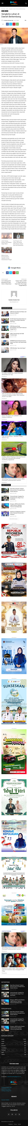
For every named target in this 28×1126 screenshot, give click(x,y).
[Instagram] (12, 1114)
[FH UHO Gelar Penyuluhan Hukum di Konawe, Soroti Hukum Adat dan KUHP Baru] (5, 321)
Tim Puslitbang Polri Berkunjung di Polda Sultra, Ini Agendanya (6, 282)
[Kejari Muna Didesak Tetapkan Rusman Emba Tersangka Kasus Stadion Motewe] (5, 490)
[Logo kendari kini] (14, 3)
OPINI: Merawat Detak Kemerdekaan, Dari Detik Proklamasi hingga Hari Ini (18, 328)
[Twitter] (10, 24)
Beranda (3, 9)
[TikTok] (15, 1114)
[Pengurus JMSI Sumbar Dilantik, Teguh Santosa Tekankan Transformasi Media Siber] (5, 506)
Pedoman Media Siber (6, 1087)
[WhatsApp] (17, 24)
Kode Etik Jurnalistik (5, 1089)
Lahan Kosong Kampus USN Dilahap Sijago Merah (6, 242)
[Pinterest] (14, 24)
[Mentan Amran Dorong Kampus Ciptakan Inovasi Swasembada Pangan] (6, 250)
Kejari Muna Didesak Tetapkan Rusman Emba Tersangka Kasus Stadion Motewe (17, 490)
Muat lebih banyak (13, 518)
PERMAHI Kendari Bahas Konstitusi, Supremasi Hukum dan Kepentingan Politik (18, 342)
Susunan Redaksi (5, 1100)
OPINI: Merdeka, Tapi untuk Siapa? (17, 348)
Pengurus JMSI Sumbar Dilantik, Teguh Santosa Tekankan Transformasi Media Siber (17, 505)
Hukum (6, 10)
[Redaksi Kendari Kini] (2, 20)
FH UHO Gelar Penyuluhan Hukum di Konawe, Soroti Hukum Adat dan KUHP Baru (18, 320)
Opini (7, 9)
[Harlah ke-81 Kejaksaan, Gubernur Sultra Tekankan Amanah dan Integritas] (5, 513)
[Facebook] (7, 24)
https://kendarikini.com (14, 301)
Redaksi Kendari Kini (8, 20)
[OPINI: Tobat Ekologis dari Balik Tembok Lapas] (5, 335)
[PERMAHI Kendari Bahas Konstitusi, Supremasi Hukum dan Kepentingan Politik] (5, 342)
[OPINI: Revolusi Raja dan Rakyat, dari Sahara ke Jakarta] (5, 313)
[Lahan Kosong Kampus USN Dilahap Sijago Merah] (6, 236)
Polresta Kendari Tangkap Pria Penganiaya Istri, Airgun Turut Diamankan (17, 498)
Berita (3, 322)
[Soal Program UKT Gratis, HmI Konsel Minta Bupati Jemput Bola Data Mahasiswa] (18, 236)
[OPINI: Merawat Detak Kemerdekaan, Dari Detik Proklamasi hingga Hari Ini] (5, 328)
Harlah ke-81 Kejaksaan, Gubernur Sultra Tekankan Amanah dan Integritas (17, 513)
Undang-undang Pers (6, 1090)
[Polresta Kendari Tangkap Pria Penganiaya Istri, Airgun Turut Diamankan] (5, 498)
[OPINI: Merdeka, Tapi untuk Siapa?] (5, 350)
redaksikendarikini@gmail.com (14, 1076)
